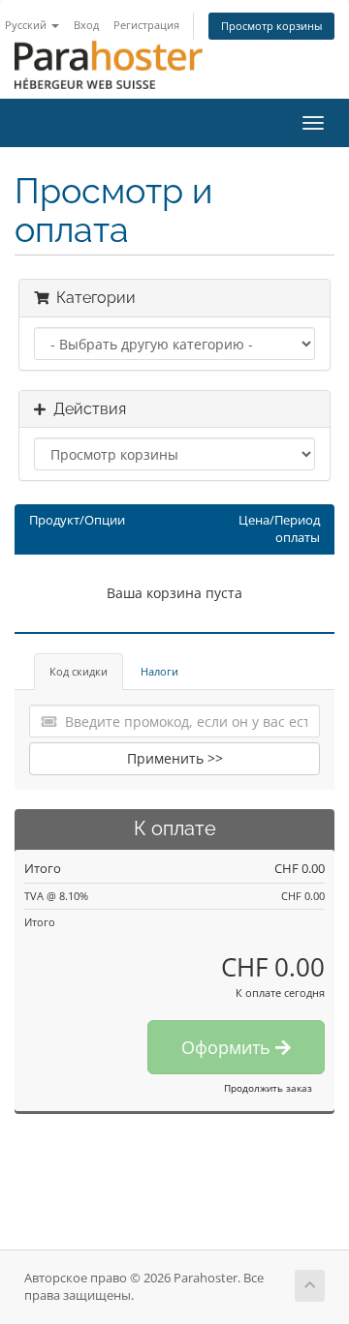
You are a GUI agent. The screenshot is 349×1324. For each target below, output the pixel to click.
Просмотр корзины (271, 25)
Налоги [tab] (159, 671)
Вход (86, 24)
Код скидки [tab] (78, 671)
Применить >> (175, 758)
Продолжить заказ (268, 1088)
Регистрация (146, 24)
